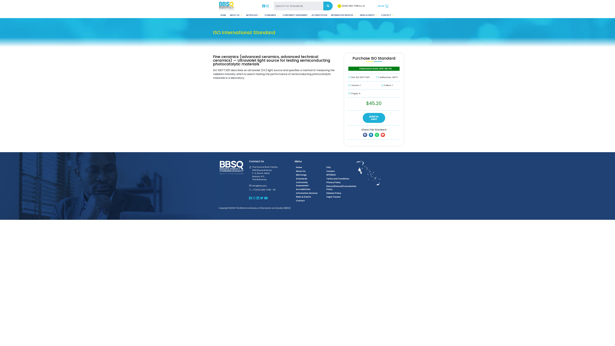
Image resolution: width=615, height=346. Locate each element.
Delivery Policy (333, 193)
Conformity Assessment (295, 15)
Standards (270, 15)
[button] (365, 135)
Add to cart (373, 118)
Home (223, 15)
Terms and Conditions (337, 178)
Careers (330, 171)
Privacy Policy (333, 182)
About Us (234, 15)
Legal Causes (333, 196)
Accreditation (319, 15)
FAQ (328, 167)
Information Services (342, 15)
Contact (386, 15)
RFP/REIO (331, 174)
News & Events (367, 15)
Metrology (252, 15)
